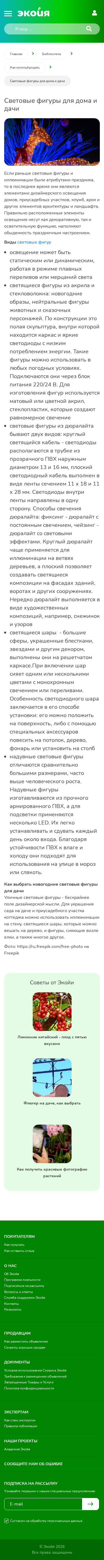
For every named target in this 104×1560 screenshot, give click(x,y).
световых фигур (34, 242)
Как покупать (14, 1245)
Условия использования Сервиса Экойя (35, 1370)
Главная (16, 54)
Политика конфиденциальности (29, 1388)
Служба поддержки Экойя (24, 1297)
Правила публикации (20, 1426)
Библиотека (51, 54)
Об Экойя (11, 1274)
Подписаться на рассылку (24, 1286)
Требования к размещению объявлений (35, 1376)
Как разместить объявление (26, 1341)
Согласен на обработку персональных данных (46, 1521)
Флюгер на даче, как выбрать (52, 1103)
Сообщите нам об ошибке (33, 1464)
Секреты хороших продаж (24, 1347)
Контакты (11, 1304)
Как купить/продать (25, 67)
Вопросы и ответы (18, 1292)
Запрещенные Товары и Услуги (29, 1382)
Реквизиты (12, 1309)
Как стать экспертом (19, 1420)
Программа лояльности (22, 1280)
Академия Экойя (17, 1449)
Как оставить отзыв (19, 1251)
